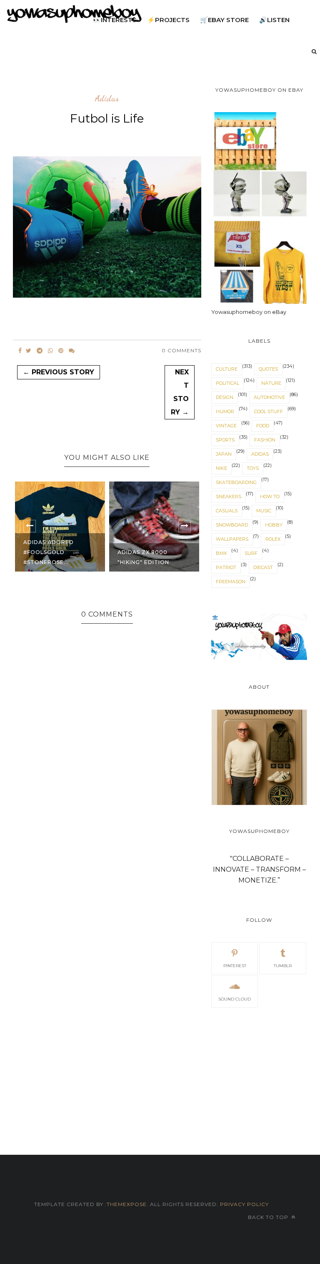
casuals (227, 511)
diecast (263, 567)
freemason (230, 581)
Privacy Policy (243, 1204)
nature (271, 383)
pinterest (234, 965)
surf (251, 553)
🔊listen (274, 20)
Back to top (269, 1217)
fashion (264, 440)
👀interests (115, 20)
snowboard (232, 525)
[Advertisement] (259, 1071)
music (263, 511)
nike (221, 468)
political (227, 383)
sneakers (228, 496)
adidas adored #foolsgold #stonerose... (48, 552)
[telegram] (39, 351)
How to (270, 496)
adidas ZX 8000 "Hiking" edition (143, 557)
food (262, 426)
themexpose (127, 1204)
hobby (273, 525)
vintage (226, 426)
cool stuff (268, 411)
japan (224, 454)
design (224, 397)
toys (253, 468)
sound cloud (234, 999)
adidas (107, 99)
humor (225, 411)
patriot (226, 567)
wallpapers (232, 539)
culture (227, 369)
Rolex (272, 539)
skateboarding (236, 482)
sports (225, 440)
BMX (221, 553)
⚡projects (168, 20)
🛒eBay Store (224, 20)
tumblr (283, 965)
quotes (268, 369)
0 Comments (181, 350)
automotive (269, 397)
